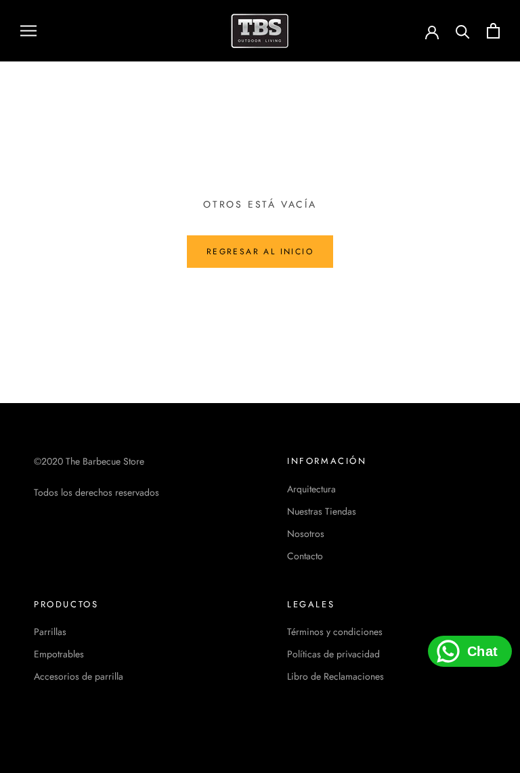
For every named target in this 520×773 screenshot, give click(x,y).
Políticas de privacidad (333, 654)
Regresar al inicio (260, 251)
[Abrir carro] (493, 31)
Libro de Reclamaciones (335, 676)
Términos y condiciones (335, 631)
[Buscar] (463, 31)
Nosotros (305, 533)
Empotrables (59, 654)
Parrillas (50, 631)
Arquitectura (311, 489)
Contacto (305, 556)
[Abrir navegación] (28, 31)
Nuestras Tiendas (321, 511)
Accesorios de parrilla (78, 676)
